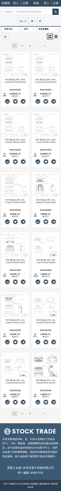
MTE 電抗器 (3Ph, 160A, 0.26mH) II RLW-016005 (15, 141)
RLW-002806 (45, 270)
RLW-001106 (15, 390)
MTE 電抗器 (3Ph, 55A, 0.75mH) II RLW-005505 (15, 201)
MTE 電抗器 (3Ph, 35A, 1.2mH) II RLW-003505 (15, 261)
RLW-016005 (15, 150)
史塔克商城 (25, 484)
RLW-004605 (45, 210)
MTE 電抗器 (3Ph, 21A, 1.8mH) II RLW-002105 (15, 321)
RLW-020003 (45, 90)
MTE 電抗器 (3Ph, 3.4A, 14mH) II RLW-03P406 (46, 381)
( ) (25, 21)
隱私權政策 (45, 484)
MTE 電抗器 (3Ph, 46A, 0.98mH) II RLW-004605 (46, 201)
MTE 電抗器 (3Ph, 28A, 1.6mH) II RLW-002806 (46, 261)
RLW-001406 (45, 330)
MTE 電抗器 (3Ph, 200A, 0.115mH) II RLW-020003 (45, 81)
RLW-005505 (15, 210)
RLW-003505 (15, 270)
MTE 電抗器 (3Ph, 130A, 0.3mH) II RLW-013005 (46, 141)
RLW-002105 (15, 330)
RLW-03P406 (45, 390)
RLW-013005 (45, 150)
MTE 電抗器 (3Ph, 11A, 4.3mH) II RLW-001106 (15, 381)
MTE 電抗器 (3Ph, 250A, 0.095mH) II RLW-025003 (15, 81)
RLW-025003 (15, 90)
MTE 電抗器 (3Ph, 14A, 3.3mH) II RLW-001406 (46, 321)
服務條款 (35, 484)
